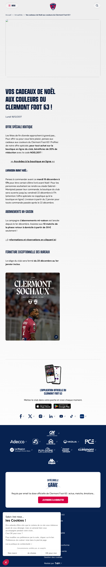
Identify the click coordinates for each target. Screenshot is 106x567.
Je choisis (31, 553)
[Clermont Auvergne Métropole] (66, 449)
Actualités (18, 15)
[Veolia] (71, 441)
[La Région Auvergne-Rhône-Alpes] (21, 449)
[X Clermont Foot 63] (31, 416)
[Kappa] (53, 461)
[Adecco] (18, 441)
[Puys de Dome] (47, 449)
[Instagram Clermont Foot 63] (42, 416)
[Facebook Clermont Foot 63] (22, 416)
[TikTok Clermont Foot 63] (73, 416)
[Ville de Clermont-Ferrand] (87, 449)
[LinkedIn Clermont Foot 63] (52, 416)
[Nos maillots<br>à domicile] (33, 307)
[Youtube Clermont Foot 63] (62, 416)
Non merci (12, 553)
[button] (5, 562)
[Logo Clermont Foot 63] (53, 6)
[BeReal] (83, 416)
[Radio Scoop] (36, 441)
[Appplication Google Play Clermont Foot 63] (62, 406)
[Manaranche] (52, 441)
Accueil (8, 15)
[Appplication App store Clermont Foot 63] (43, 406)
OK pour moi (51, 553)
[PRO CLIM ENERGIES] (90, 441)
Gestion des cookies (53, 557)
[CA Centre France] (53, 433)
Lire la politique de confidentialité (18, 544)
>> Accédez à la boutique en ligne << (33, 161)
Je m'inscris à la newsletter (53, 499)
